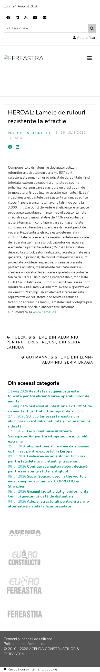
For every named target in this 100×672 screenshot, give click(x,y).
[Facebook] (8, 17)
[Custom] (25, 17)
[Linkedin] (17, 17)
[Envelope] (44, 17)
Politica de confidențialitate (25, 643)
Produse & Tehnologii (31, 133)
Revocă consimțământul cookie (31, 669)
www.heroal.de (45, 312)
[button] (85, 37)
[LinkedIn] (17, 147)
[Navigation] (91, 58)
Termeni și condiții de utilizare (28, 638)
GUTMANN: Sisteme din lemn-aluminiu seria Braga (59, 360)
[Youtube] (35, 17)
